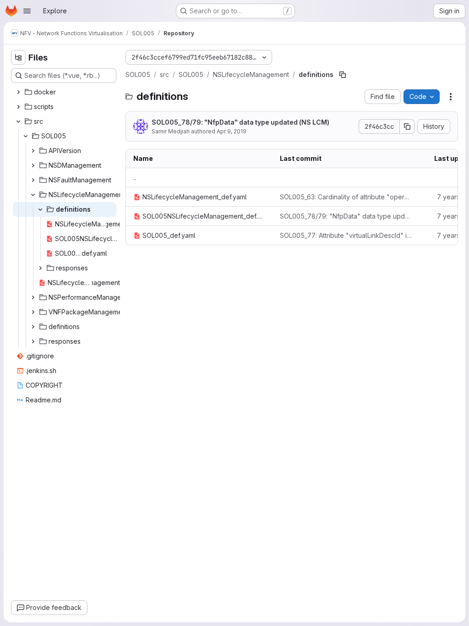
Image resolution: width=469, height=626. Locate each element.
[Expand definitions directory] (32, 326)
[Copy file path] (342, 74)
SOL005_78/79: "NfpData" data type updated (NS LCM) (240, 122)
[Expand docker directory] (18, 92)
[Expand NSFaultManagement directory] (32, 180)
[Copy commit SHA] (407, 126)
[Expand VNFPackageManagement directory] (32, 312)
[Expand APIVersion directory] (32, 150)
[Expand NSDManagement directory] (32, 165)
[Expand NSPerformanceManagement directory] (32, 297)
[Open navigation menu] (27, 11)
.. (134, 177)
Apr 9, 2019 (231, 131)
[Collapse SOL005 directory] (25, 136)
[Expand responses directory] (40, 268)
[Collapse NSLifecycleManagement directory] (32, 194)
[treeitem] (64, 92)
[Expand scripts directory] (18, 106)
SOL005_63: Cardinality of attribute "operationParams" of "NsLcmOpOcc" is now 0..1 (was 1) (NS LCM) (346, 197)
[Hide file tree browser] (18, 57)
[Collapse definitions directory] (40, 209)
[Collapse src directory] (18, 121)
